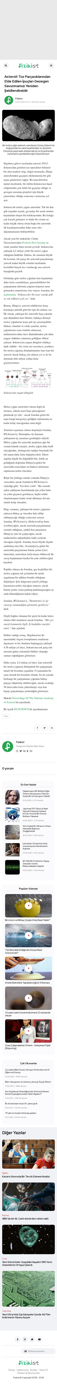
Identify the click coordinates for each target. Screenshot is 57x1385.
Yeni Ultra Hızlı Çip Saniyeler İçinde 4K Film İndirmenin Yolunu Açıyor (26, 1316)
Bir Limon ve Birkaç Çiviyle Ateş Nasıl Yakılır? (27, 920)
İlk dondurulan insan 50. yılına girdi (21, 1103)
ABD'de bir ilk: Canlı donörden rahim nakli (25, 1218)
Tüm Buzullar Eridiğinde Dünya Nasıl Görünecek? (23, 952)
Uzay (4, 1258)
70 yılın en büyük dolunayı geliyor (20, 1113)
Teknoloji (6, 1311)
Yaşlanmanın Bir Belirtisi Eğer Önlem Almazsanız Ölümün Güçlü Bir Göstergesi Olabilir (36, 793)
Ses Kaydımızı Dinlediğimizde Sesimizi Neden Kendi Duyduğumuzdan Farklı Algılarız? (27, 1092)
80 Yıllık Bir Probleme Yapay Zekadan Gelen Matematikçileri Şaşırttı (36, 863)
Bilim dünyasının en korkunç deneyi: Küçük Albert (28, 1082)
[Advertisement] (28, 29)
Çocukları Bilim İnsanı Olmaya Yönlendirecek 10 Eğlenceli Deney (27, 1071)
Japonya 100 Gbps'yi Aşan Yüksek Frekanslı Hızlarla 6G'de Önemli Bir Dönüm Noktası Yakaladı (35, 812)
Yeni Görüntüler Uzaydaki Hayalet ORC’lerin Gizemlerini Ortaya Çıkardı (27, 1264)
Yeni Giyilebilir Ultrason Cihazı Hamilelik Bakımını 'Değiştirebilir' (37, 828)
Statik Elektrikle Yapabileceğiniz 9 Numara (27, 982)
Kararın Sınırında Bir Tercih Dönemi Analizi (26, 1176)
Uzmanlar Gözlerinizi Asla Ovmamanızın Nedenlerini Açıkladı (35, 846)
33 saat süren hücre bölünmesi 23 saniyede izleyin (27, 1014)
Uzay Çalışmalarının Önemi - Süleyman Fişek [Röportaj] (28, 1047)
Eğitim (5, 1173)
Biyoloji (5, 1215)
